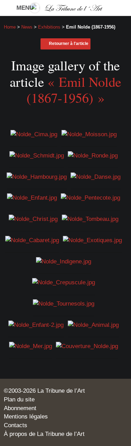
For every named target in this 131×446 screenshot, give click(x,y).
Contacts (15, 425)
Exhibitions (49, 27)
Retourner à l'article (68, 43)
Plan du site (19, 399)
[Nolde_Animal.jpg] (93, 324)
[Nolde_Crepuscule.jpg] (63, 282)
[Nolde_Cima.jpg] (33, 134)
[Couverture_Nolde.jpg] (87, 345)
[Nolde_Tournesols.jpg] (63, 303)
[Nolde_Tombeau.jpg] (90, 218)
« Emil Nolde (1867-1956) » (74, 89)
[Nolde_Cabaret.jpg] (32, 240)
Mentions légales (26, 416)
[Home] (65, 8)
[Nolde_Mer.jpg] (30, 345)
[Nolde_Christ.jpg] (33, 218)
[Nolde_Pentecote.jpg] (90, 197)
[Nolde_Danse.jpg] (96, 176)
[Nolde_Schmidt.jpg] (36, 155)
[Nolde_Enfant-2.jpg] (36, 324)
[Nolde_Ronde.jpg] (93, 155)
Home (10, 27)
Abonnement (20, 408)
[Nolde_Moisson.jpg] (89, 134)
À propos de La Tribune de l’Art (44, 434)
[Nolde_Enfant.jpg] (32, 197)
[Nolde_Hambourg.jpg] (37, 176)
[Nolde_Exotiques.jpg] (92, 240)
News (26, 27)
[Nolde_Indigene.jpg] (63, 260)
